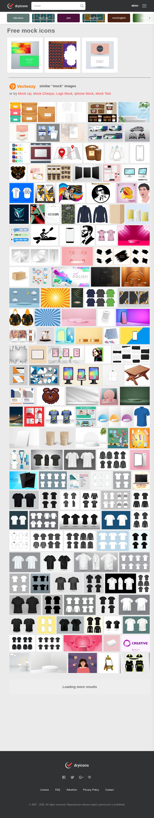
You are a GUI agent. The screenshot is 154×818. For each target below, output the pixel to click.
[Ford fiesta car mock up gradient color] (137, 133)
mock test (103, 93)
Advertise (71, 789)
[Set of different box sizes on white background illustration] (32, 112)
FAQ (57, 789)
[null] (134, 112)
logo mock (64, 93)
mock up (24, 93)
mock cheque (43, 93)
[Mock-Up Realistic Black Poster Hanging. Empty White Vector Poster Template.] (87, 173)
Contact (109, 789)
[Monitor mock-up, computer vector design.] (136, 173)
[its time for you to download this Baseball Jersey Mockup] (21, 193)
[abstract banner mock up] (45, 193)
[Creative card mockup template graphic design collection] (19, 153)
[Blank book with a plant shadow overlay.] (73, 133)
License (44, 789)
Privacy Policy (91, 789)
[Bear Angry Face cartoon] (17, 173)
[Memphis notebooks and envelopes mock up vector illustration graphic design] (48, 133)
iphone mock (84, 93)
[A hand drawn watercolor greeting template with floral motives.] (36, 173)
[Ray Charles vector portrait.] (101, 193)
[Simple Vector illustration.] (140, 153)
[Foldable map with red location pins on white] (67, 153)
